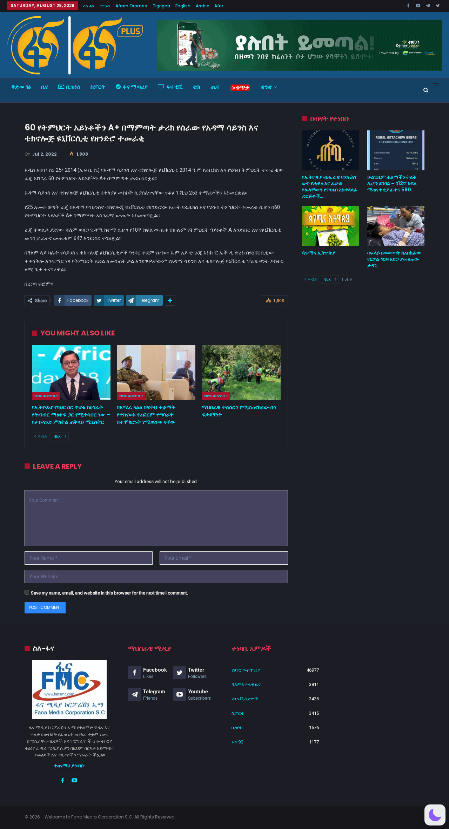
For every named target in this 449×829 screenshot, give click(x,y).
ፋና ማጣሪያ (135, 87)
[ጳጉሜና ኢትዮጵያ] (330, 226)
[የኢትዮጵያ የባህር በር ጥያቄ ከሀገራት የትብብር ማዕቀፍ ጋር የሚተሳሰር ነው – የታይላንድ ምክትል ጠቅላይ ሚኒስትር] (71, 372)
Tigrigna (161, 6)
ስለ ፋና (88, 6)
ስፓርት (98, 87)
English (182, 6)
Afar (218, 6)
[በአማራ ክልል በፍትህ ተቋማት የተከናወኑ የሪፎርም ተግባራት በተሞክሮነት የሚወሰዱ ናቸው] (156, 372)
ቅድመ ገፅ (21, 87)
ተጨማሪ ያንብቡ (69, 765)
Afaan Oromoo (131, 6)
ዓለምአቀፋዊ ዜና (246, 684)
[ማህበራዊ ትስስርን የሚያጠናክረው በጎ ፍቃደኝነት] (241, 372)
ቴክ (196, 87)
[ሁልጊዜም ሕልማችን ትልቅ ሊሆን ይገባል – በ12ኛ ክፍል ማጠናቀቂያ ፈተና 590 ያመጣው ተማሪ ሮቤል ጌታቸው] (395, 150)
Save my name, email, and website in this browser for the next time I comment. (109, 593)
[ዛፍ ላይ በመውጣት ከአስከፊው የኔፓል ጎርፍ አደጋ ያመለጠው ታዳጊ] (395, 226)
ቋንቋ (266, 87)
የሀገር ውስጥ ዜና (46, 396)
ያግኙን (105, 6)
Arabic (202, 6)
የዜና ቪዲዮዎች (245, 698)
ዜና (44, 87)
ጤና (214, 87)
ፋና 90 (237, 742)
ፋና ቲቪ (174, 87)
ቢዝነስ (73, 87)
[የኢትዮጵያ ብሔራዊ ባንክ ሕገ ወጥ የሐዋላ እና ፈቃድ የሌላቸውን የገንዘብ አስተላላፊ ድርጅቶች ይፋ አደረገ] (330, 150)
